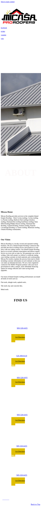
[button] (18, 338)
